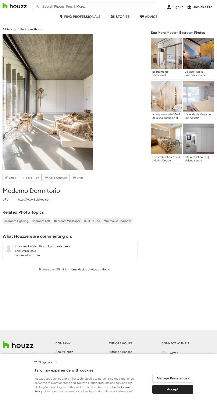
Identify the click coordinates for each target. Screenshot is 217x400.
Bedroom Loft (41, 221)
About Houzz (64, 352)
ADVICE (151, 17)
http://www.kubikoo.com (34, 199)
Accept (172, 389)
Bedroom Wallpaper (67, 221)
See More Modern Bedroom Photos (178, 33)
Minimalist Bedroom (117, 221)
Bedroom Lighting (16, 221)
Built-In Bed (92, 221)
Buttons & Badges (120, 352)
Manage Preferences (173, 378)
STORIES (123, 17)
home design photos (83, 269)
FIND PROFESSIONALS (82, 17)
